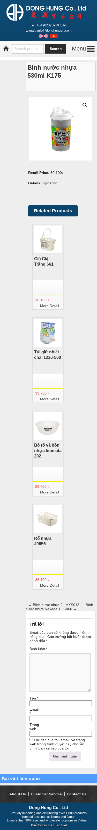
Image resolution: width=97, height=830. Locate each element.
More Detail (49, 306)
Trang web (34, 727)
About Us (17, 794)
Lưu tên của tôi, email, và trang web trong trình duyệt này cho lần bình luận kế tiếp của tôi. (57, 744)
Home (6, 48)
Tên (33, 698)
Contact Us (76, 794)
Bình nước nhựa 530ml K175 (52, 71)
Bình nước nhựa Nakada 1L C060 (59, 607)
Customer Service (46, 794)
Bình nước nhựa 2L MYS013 (53, 605)
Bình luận (38, 649)
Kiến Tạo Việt (57, 825)
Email (34, 711)
